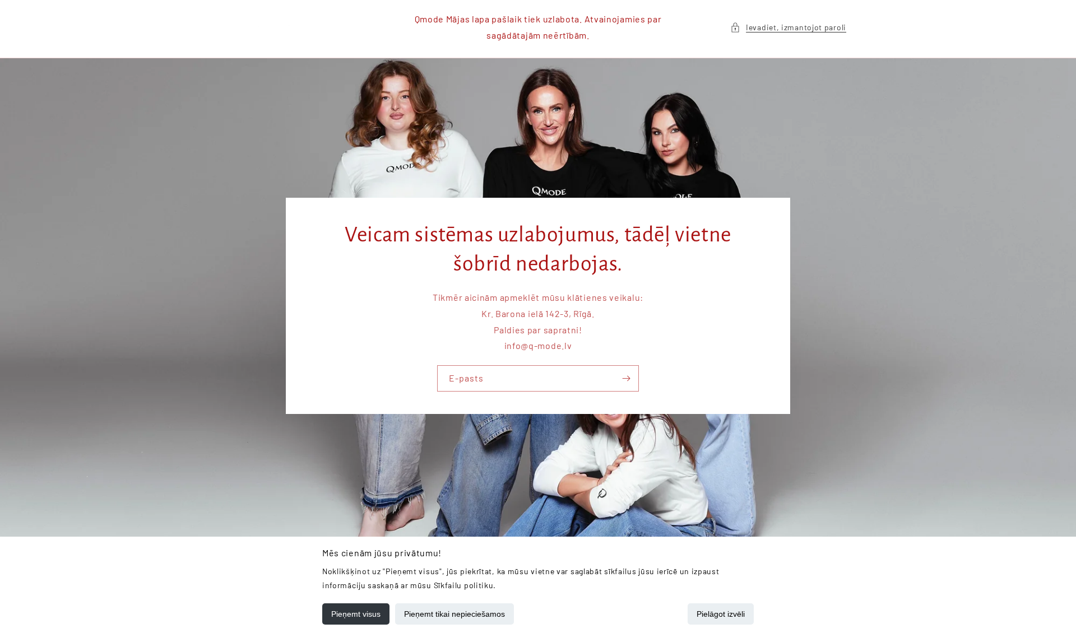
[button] (788, 27)
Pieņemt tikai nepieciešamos (454, 613)
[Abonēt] (626, 378)
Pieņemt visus (356, 613)
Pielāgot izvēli (721, 613)
